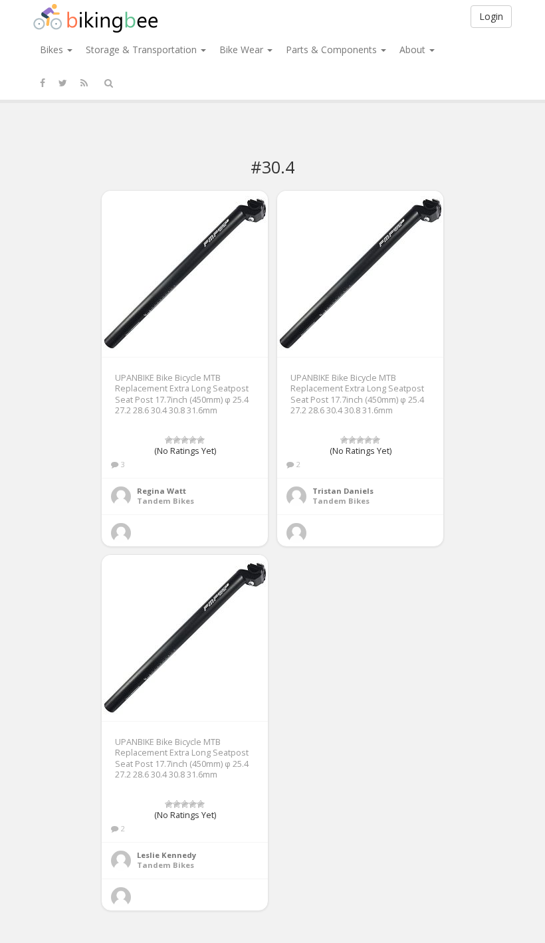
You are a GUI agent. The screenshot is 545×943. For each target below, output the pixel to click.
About (413, 49)
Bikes (53, 49)
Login (491, 16)
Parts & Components (333, 49)
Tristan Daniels (343, 491)
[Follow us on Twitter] (63, 83)
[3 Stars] (185, 440)
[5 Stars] (201, 440)
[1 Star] (169, 440)
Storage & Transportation (142, 49)
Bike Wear (242, 49)
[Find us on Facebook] (42, 83)
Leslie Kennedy (166, 855)
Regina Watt (161, 491)
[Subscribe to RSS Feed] (84, 83)
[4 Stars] (193, 440)
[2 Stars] (177, 440)
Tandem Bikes (165, 501)
